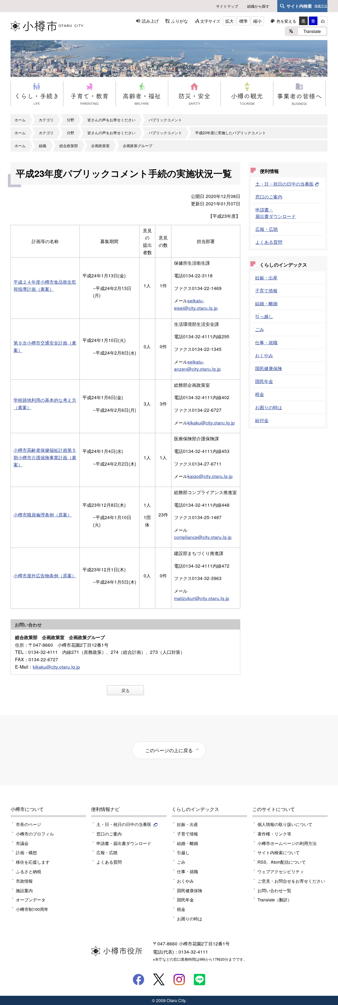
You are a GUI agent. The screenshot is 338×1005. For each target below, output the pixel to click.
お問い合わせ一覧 (274, 890)
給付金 (262, 420)
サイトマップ (227, 6)
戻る (125, 690)
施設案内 (24, 890)
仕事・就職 (266, 342)
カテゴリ (46, 119)
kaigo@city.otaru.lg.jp (210, 476)
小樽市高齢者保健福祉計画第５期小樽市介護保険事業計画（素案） (44, 457)
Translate (312, 31)
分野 (70, 119)
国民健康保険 (268, 368)
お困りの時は (268, 407)
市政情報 (24, 881)
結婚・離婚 (266, 303)
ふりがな (179, 21)
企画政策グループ (137, 145)
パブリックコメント (165, 119)
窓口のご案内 (268, 196)
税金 (259, 394)
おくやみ (264, 355)
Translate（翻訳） (274, 899)
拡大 (229, 21)
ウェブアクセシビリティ (280, 871)
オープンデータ (30, 899)
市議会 (22, 843)
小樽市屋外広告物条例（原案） (44, 575)
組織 (42, 145)
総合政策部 (68, 145)
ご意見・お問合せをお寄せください (291, 881)
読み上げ (150, 21)
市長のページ (28, 824)
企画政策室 (100, 145)
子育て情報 (266, 290)
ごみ (259, 329)
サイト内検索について (278, 852)
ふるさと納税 (28, 871)
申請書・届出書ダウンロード (275, 212)
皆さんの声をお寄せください (111, 119)
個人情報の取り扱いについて (284, 824)
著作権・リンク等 (274, 833)
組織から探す (258, 6)
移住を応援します (33, 862)
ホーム (20, 119)
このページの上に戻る (169, 750)
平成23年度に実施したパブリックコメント (230, 132)
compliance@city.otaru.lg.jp (203, 537)
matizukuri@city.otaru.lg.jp (201, 598)
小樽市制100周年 (32, 909)
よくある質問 (268, 242)
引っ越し (264, 316)
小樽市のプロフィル (35, 833)
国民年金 (264, 381)
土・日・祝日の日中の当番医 (284, 183)
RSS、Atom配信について (281, 862)
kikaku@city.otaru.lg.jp (211, 422)
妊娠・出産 (266, 277)
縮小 (257, 21)
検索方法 (320, 6)
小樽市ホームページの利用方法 (287, 843)
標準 (243, 21)
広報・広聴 (266, 229)
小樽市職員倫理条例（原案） (42, 514)
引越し (183, 852)
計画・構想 (26, 852)
